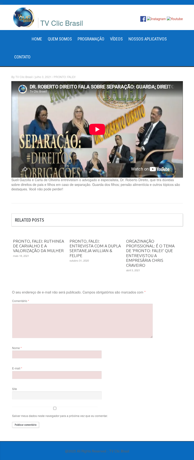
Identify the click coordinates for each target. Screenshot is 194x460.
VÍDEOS (116, 38)
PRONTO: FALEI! (64, 77)
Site (14, 389)
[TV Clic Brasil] (23, 17)
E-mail (17, 368)
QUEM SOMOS (60, 38)
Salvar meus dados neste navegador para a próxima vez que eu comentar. (60, 416)
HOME (37, 38)
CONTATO (22, 56)
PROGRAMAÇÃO (91, 38)
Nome (17, 348)
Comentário (20, 301)
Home (20, 39)
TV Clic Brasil (24, 77)
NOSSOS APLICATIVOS (147, 38)
